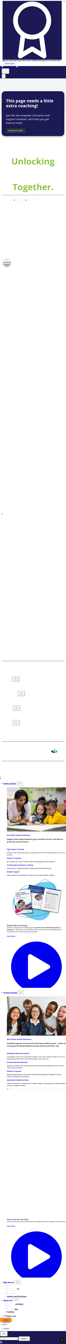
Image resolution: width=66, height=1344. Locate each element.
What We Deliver (15, 729)
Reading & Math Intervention (18, 1053)
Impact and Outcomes (17, 736)
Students (8, 679)
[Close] (65, 1)
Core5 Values (13, 733)
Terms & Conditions (30, 772)
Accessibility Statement (8, 772)
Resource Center (11, 694)
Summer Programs (16, 687)
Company (8, 723)
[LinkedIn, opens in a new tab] (33, 443)
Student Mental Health (17, 690)
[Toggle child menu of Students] (15, 679)
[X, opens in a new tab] (33, 507)
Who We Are (8, 1282)
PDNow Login (11, 1317)
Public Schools (10, 670)
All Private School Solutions (19, 1039)
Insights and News (15, 697)
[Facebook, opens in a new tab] (33, 388)
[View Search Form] (5, 71)
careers (7, 1320)
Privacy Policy (19, 772)
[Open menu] (4, 76)
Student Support (13, 872)
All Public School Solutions (18, 835)
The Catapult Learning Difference (21, 726)
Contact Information (16, 738)
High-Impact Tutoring (17, 683)
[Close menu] (0, 778)
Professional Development (17, 1062)
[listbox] (33, 1326)
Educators (9, 708)
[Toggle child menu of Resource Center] (21, 693)
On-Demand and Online (17, 716)
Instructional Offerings (17, 685)
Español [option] (6, 1328)
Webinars (12, 699)
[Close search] (4, 1333)
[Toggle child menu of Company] (16, 722)
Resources (7, 1300)
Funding (12, 704)
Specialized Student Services (18, 1080)
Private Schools (10, 673)
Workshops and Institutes (18, 712)
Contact (6, 1322)
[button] (61, 1339)
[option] (34, 1328)
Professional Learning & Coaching (20, 865)
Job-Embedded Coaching (18, 714)
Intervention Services (13, 675)
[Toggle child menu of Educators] (16, 708)
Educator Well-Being (16, 719)
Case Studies (13, 702)
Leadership (13, 731)
